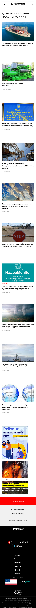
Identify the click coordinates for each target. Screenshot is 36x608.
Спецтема (17, 562)
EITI (18, 517)
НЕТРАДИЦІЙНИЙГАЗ (18, 513)
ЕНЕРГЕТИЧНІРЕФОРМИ (17, 510)
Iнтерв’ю (18, 566)
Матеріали (17, 559)
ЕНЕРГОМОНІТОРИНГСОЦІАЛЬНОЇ (18, 521)
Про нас (17, 573)
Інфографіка (18, 570)
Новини (17, 555)
